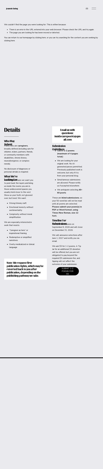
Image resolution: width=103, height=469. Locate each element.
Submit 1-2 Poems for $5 (67, 271)
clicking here (40, 37)
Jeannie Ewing (12, 8)
